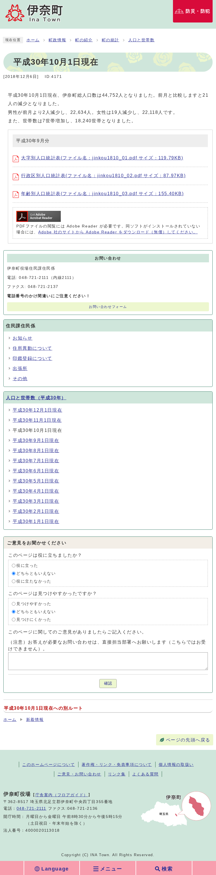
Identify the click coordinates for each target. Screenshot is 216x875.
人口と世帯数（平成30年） (36, 397)
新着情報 (35, 720)
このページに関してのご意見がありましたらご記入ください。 (77, 632)
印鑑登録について (32, 358)
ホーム (33, 40)
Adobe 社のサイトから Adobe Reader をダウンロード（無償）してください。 (118, 232)
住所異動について (32, 348)
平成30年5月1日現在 (36, 481)
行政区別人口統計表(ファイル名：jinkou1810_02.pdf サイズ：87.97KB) (103, 175)
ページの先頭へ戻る (188, 740)
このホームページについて (48, 764)
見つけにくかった (33, 619)
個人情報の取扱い (176, 764)
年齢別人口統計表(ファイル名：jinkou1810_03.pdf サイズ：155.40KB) (102, 193)
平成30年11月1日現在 (37, 420)
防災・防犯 (198, 11)
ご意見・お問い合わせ (79, 774)
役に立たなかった (33, 581)
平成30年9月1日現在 (36, 440)
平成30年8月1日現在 (36, 450)
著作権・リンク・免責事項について (117, 764)
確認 (108, 683)
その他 (20, 378)
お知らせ (22, 338)
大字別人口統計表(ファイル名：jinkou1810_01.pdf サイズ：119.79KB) (102, 157)
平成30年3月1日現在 (36, 501)
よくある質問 (145, 774)
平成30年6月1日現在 (36, 470)
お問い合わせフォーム (108, 306)
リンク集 (116, 774)
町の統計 (110, 40)
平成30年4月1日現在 (36, 491)
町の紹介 (84, 40)
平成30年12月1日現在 (37, 410)
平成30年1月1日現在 (36, 521)
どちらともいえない (36, 573)
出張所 (20, 368)
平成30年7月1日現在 (36, 460)
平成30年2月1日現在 (36, 511)
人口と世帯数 (141, 40)
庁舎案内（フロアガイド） (61, 795)
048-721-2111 (31, 808)
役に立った (27, 565)
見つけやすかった (33, 604)
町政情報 (57, 40)
